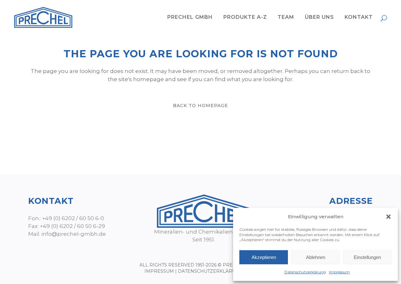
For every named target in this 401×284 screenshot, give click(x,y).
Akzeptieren (264, 257)
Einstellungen (367, 257)
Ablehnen (315, 257)
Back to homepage (200, 105)
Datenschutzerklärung (305, 272)
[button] (388, 217)
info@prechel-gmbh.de (73, 234)
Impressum (339, 272)
